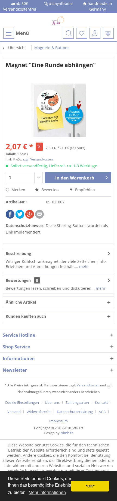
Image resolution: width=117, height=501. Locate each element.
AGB (102, 411)
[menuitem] (16, 33)
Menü (22, 33)
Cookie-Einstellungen (22, 402)
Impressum (58, 420)
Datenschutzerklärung (75, 411)
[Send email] (39, 217)
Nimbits (66, 432)
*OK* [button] (90, 486)
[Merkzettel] (81, 33)
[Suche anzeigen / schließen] (68, 33)
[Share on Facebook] (10, 217)
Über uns (52, 402)
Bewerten (50, 189)
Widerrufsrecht (39, 411)
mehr (83, 266)
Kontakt (101, 402)
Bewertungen (18, 280)
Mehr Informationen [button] (47, 492)
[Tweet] (20, 217)
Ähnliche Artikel (21, 302)
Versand (14, 411)
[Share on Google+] (29, 217)
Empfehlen (84, 189)
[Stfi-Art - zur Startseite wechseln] (59, 20)
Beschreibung (18, 253)
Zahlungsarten (77, 402)
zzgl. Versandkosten (38, 159)
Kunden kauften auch (26, 316)
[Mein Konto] (95, 33)
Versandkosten (88, 385)
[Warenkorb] (108, 33)
